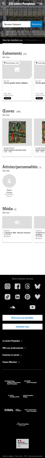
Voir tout (6, 57)
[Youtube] (32, 308)
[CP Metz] (15, 398)
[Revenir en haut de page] (39, 452)
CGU (25, 456)
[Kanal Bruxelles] (15, 412)
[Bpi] (14, 384)
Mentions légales (8, 456)
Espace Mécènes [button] (10, 362)
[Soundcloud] (12, 308)
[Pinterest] (27, 297)
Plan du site (19, 456)
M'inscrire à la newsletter (23, 317)
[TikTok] (7, 297)
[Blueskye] (37, 287)
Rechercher (36, 24)
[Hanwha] (22, 427)
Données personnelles (35, 456)
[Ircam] (32, 384)
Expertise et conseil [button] (11, 355)
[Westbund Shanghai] (32, 412)
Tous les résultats (12, 40)
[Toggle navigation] (41, 4)
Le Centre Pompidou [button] (11, 340)
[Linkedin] (17, 297)
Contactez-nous (22, 326)
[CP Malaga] (30, 398)
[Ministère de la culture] (22, 443)
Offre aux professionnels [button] (13, 348)
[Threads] (27, 287)
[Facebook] (17, 287)
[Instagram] (7, 287)
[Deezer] (37, 297)
